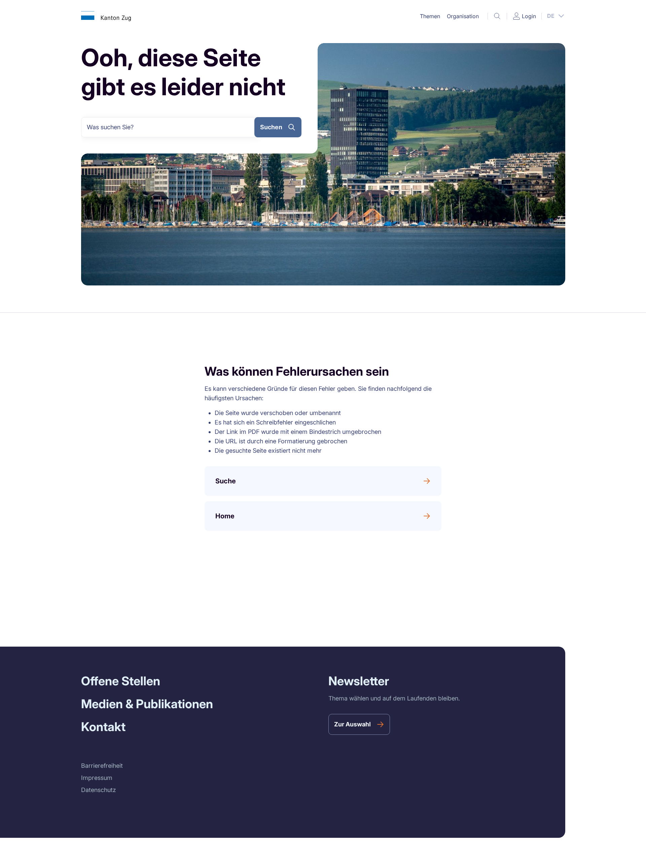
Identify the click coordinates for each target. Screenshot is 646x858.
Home (225, 516)
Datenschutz (98, 789)
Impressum (96, 777)
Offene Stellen (120, 681)
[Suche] (497, 16)
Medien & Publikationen (147, 703)
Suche (225, 481)
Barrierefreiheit (102, 765)
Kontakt (103, 726)
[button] (430, 16)
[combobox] (170, 127)
